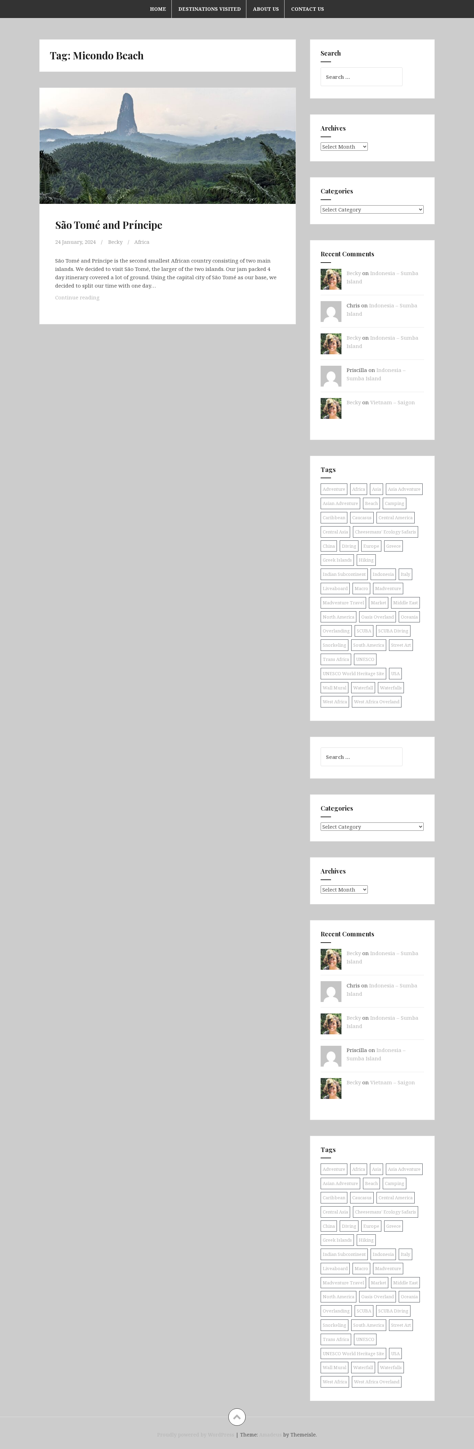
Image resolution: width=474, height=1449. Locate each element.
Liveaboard (335, 588)
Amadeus (270, 1434)
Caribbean (334, 517)
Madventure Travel (343, 602)
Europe (371, 546)
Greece (393, 546)
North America (338, 617)
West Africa (335, 701)
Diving (349, 546)
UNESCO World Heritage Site (353, 673)
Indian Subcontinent (344, 574)
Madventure (388, 588)
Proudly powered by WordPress (195, 1434)
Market (378, 602)
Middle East (405, 602)
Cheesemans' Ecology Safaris (385, 532)
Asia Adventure (404, 489)
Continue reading (87, 299)
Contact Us (307, 9)
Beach (371, 503)
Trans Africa (336, 659)
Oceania (409, 617)
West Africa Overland (376, 701)
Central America (396, 517)
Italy (405, 574)
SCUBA (364, 631)
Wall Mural (334, 688)
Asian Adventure (340, 503)
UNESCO (365, 659)
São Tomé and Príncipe (108, 224)
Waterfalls (391, 688)
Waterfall (363, 688)
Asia (376, 489)
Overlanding (336, 631)
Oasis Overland (377, 617)
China (329, 546)
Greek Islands (337, 560)
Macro (361, 588)
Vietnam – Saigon (392, 402)
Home (158, 9)
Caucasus (362, 517)
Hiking (366, 560)
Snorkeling (334, 645)
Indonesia (383, 574)
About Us (266, 9)
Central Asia (335, 532)
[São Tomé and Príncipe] (167, 152)
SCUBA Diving (393, 631)
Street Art (401, 645)
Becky (115, 241)
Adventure (334, 489)
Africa (142, 241)
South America (368, 645)
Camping (394, 503)
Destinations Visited (209, 9)
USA (395, 673)
